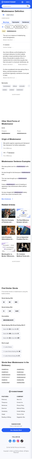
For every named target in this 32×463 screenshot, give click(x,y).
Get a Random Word (16, 430)
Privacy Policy (20, 405)
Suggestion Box (21, 417)
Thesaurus (4, 402)
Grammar (4, 408)
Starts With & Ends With (10, 329)
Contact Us (20, 402)
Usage (3, 414)
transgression (6, 86)
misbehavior (20, 89)
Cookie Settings (21, 411)
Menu (28, 2)
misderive (4, 380)
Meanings (6, 22)
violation (5, 89)
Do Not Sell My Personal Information (16, 447)
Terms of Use (20, 414)
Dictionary (4, 399)
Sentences (25, 22)
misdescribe (20, 380)
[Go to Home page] (9, 2)
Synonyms (15, 22)
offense (15, 86)
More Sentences (6, 199)
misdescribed (5, 382)
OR (10, 311)
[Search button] (27, 6)
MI (9, 302)
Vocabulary (4, 411)
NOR (16, 311)
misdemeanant (6, 374)
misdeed (12, 89)
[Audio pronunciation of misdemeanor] (3, 15)
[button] (22, 2)
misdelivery (5, 372)
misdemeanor (8, 320)
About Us (19, 399)
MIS (16, 302)
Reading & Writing (6, 417)
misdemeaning (21, 374)
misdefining (5, 369)
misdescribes (21, 382)
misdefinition (20, 369)
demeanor (11, 153)
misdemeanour (21, 377)
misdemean (20, 372)
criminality (22, 86)
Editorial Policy (20, 408)
